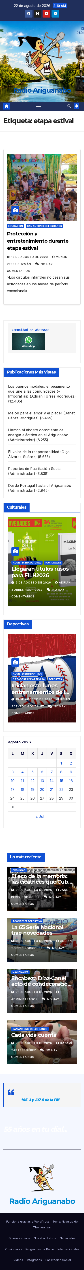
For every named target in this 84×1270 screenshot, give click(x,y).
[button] (69, 106)
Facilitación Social (58, 1260)
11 (22, 780)
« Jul (40, 816)
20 (42, 789)
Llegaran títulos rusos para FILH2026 (40, 572)
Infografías (34, 1260)
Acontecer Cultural (27, 562)
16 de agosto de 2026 (34, 699)
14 (52, 780)
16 (71, 780)
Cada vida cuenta (33, 1035)
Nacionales (53, 562)
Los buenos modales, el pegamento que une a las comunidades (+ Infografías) (39, 391)
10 (13, 780)
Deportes (55, 679)
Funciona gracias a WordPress (28, 1221)
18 (22, 789)
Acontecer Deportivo (27, 673)
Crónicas (19, 870)
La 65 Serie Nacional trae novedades (37, 930)
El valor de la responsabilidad (33, 451)
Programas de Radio (40, 1249)
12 (32, 780)
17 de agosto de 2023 (30, 257)
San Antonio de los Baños (44, 226)
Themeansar (42, 1227)
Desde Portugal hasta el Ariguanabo (39, 485)
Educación (15, 226)
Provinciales (13, 1249)
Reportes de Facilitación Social (34, 468)
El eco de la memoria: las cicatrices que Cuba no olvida (41, 882)
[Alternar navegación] (39, 106)
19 (32, 789)
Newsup (67, 1221)
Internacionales (68, 1249)
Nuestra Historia (45, 1238)
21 (52, 789)
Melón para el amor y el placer (35, 413)
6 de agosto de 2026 (34, 582)
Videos (18, 1260)
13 (42, 780)
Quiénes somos (19, 1238)
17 (13, 789)
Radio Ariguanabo (42, 90)
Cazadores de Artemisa (29, 679)
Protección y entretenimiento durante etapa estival (37, 241)
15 (61, 780)
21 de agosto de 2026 (34, 890)
